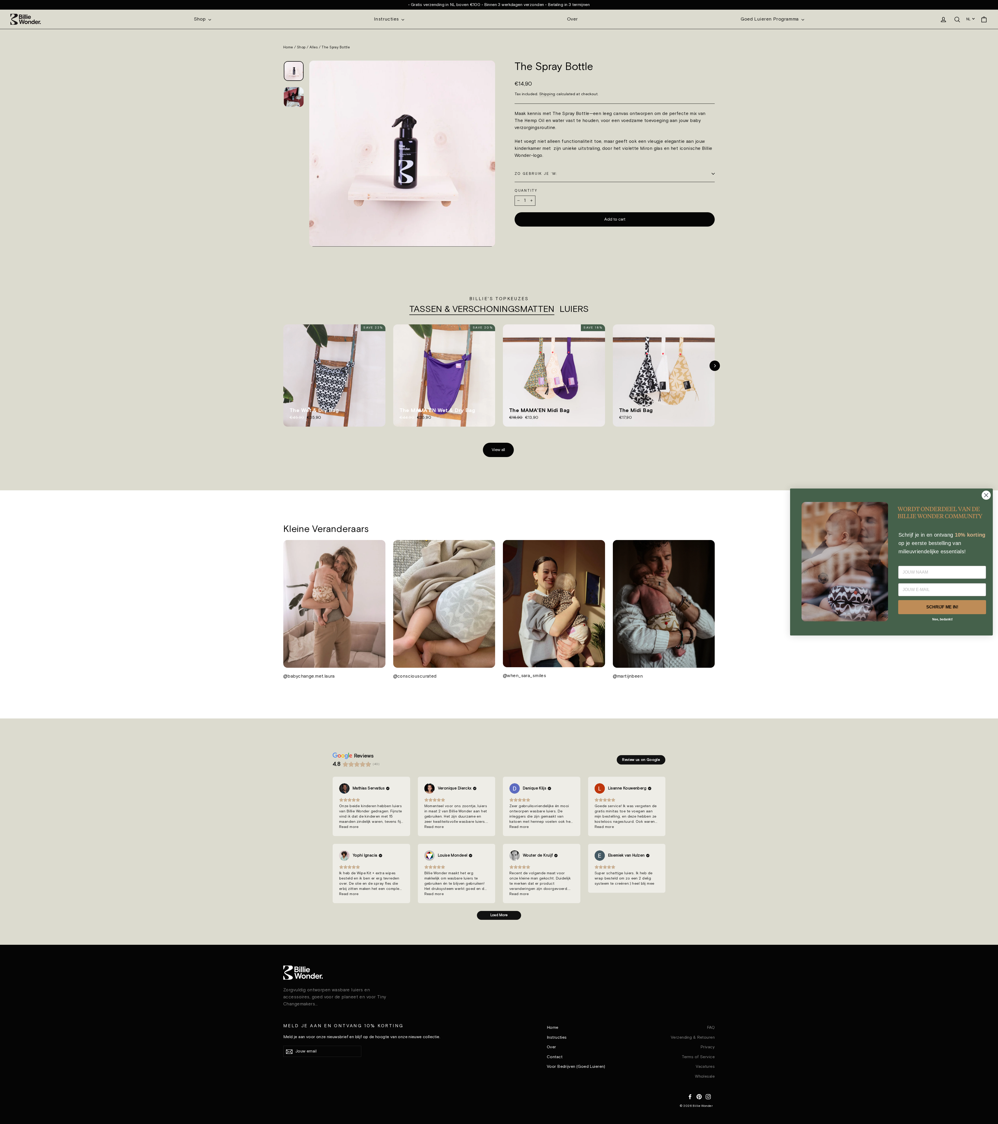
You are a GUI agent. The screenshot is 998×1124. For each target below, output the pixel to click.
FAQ (711, 1027)
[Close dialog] (986, 495)
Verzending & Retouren (693, 1037)
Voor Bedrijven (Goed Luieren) (576, 1066)
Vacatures (705, 1066)
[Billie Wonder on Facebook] (690, 1096)
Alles (314, 47)
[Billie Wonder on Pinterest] (699, 1096)
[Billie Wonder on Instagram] (708, 1096)
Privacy (707, 1047)
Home (288, 47)
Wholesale (705, 1076)
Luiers (574, 309)
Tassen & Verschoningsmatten (481, 309)
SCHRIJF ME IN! (942, 607)
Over (572, 19)
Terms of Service (698, 1057)
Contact (554, 1057)
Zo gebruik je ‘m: (536, 173)
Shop (200, 19)
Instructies (387, 19)
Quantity (526, 191)
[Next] (715, 366)
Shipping (547, 94)
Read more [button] (349, 827)
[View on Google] (344, 788)
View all (498, 450)
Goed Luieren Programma (770, 19)
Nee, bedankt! (942, 619)
